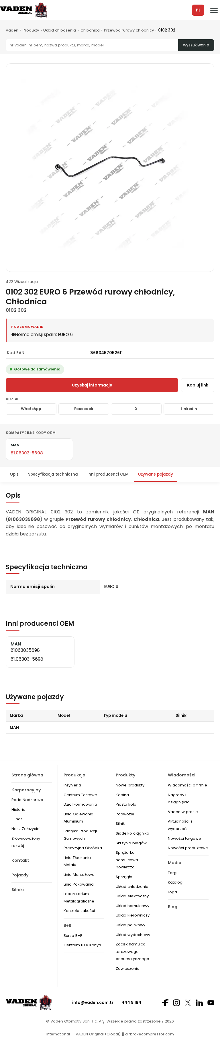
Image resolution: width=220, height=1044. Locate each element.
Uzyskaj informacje (92, 385)
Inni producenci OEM (108, 474)
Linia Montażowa (79, 874)
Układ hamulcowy (132, 905)
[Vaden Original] (23, 10)
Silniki (17, 889)
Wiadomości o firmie (187, 785)
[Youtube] (210, 1002)
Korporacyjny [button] (26, 790)
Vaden (12, 30)
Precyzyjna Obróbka (83, 848)
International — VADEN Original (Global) (83, 1034)
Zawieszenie (128, 968)
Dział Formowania (80, 804)
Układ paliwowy (130, 925)
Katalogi (175, 882)
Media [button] (174, 863)
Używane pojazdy (155, 474)
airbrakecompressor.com (149, 1034)
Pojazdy (20, 875)
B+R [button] (67, 925)
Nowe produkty (130, 785)
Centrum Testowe (80, 795)
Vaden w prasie (183, 812)
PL (198, 10)
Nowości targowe (184, 838)
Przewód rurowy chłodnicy (129, 30)
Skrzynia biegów (131, 843)
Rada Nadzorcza (27, 799)
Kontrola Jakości (79, 910)
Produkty (31, 30)
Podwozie (125, 814)
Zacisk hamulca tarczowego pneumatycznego (132, 951)
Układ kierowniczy (133, 915)
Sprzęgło (124, 877)
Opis (14, 474)
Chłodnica (90, 30)
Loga (172, 892)
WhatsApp (31, 408)
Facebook (83, 408)
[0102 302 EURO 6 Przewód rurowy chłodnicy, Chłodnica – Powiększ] (110, 167)
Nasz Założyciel (25, 828)
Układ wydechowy (133, 934)
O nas (17, 819)
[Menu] (214, 10)
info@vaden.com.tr (92, 1002)
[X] (187, 1003)
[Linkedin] (199, 1002)
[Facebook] (165, 1002)
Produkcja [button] (74, 775)
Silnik (120, 823)
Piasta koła (126, 804)
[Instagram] (176, 1002)
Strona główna (27, 775)
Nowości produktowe (188, 848)
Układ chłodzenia (59, 30)
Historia (18, 809)
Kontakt (20, 860)
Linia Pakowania (79, 884)
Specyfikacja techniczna (53, 474)
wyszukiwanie (196, 45)
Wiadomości (181, 775)
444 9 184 (131, 1002)
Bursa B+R (73, 935)
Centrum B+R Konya (82, 945)
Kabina (122, 795)
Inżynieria (72, 785)
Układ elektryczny (132, 896)
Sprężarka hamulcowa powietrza (127, 860)
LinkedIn (189, 408)
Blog (172, 907)
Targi (172, 873)
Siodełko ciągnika (132, 833)
